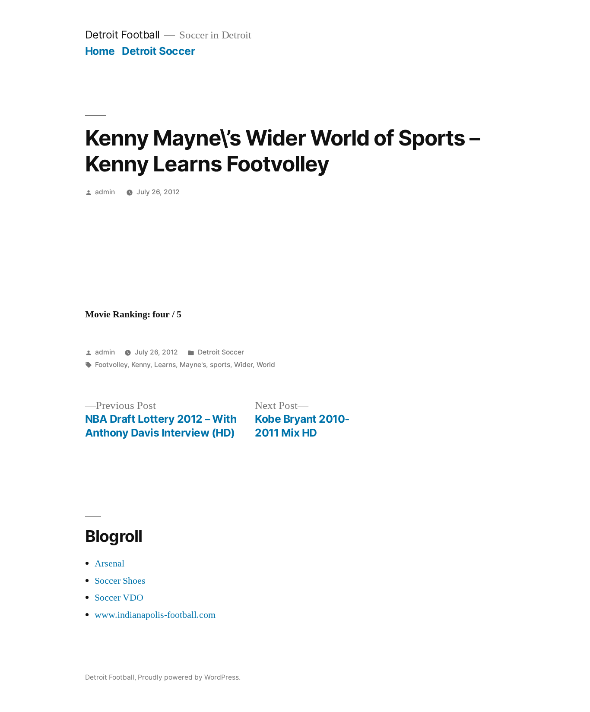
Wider (243, 365)
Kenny (140, 365)
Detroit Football (122, 34)
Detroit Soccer (158, 50)
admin (105, 192)
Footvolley (111, 365)
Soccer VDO (119, 598)
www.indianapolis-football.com (155, 615)
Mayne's (193, 365)
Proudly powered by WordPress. (189, 677)
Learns (165, 365)
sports (220, 365)
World (266, 365)
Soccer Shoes (120, 581)
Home (100, 50)
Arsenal (109, 563)
